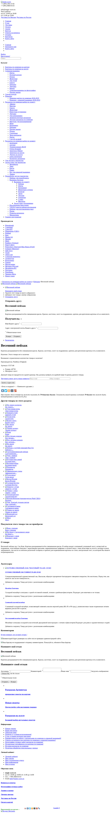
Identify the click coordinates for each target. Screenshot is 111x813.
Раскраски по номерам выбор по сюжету (20, 102)
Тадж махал (9, 477)
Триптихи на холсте (17, 153)
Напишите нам (10, 47)
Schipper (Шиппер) (12, 249)
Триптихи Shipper (16, 151)
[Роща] (8, 432)
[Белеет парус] (10, 420)
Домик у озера (10, 493)
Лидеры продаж (7, 794)
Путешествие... (10, 461)
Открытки (22, 197)
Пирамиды (9, 469)
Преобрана (9, 272)
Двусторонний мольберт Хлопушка (16, 618)
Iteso (6, 235)
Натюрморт (14, 125)
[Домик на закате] (12, 510)
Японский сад (10, 516)
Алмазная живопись (12, 256)
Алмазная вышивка (12, 71)
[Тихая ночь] (10, 417)
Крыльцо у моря (11, 538)
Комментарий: (37, 671)
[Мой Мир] (12, 390)
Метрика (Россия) (11, 266)
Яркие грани (10, 276)
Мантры (13, 106)
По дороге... (9, 407)
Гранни (8, 262)
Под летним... (10, 442)
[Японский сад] (11, 514)
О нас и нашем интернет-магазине (18, 736)
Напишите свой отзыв (13, 291)
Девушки (13, 86)
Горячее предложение (13, 217)
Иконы (12, 88)
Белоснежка (9, 260)
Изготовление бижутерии (19, 205)
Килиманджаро (11, 465)
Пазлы (12, 211)
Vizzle (7, 253)
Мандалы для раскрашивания (20, 121)
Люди (20, 194)
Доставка (8, 25)
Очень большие (15, 149)
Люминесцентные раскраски (20, 118)
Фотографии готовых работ (12, 787)
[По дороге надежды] (13, 405)
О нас (7, 23)
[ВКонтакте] (2, 390)
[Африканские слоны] (13, 471)
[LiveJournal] (39, 808)
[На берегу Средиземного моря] (17, 532)
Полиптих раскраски (17, 158)
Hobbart (8, 233)
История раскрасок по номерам (16, 746)
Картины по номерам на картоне (17, 67)
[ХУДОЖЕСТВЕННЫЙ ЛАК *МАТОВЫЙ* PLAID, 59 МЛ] (28, 568)
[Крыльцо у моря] (12, 536)
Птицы (12, 77)
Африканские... (11, 473)
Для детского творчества (14, 160)
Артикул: (4, 365)
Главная (8, 21)
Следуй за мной (15, 139)
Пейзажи (13, 84)
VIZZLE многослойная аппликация (23, 207)
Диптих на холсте (16, 155)
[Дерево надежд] (11, 428)
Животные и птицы (25, 190)
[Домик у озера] (11, 491)
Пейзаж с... (9, 450)
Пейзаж (21, 184)
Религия (21, 192)
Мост (7, 520)
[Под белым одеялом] (13, 436)
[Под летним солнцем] (14, 440)
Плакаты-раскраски (17, 213)
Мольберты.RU (11, 268)
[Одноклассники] (9, 390)
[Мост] (8, 518)
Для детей (13, 81)
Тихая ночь (9, 419)
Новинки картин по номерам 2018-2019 (24, 98)
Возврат (8, 336)
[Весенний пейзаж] (12, 287)
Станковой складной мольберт (15, 602)
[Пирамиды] (10, 467)
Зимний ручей (10, 415)
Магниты (21, 201)
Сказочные (14, 133)
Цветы (12, 73)
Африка (12, 104)
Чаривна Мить (10, 274)
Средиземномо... (11, 454)
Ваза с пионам (10, 530)
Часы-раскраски (15, 135)
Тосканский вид (11, 496)
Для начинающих (16, 116)
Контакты (8, 37)
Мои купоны (10, 764)
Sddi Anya (8, 251)
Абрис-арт (9, 255)
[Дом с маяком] (11, 456)
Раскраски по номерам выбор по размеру (20, 141)
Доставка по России (23, 17)
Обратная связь (10, 732)
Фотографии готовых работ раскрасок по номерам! (24, 742)
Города (12, 83)
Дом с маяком (10, 457)
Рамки (12, 170)
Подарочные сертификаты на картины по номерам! (24, 744)
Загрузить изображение (100, 671)
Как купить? (5, 56)
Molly (7, 241)
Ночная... (8, 500)
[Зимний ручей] (11, 413)
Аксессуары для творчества (15, 162)
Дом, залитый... (11, 504)
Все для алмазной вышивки (20, 172)
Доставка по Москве (8, 17)
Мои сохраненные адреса (14, 760)
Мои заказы (9, 758)
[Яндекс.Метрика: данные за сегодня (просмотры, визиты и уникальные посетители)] (8, 811)
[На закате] (9, 424)
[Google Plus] (15, 390)
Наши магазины (11, 730)
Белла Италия (10, 481)
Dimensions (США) (12, 231)
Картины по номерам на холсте (16, 69)
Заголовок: (5, 671)
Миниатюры (14, 215)
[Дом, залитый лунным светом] (17, 502)
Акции (7, 29)
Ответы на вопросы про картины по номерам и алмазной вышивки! (30, 740)
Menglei (8, 239)
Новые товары (10, 728)
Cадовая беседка (11, 485)
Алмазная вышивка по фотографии (23, 90)
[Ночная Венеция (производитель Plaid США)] (22, 498)
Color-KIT (9, 229)
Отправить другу (11, 297)
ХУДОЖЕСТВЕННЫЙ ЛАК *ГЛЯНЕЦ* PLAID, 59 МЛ (23, 572)
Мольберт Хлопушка (12, 588)
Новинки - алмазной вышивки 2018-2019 (25, 100)
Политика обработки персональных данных (21, 748)
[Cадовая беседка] (12, 483)
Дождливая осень (11, 411)
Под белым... (10, 438)
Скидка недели (10, 94)
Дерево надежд (10, 430)
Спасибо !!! (56, 808)
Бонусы (8, 31)
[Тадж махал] (10, 475)
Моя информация (11, 762)
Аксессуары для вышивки (23, 203)
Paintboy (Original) (11, 243)
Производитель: (7, 362)
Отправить (17, 336)
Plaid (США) (9, 245)
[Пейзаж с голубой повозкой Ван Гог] (19, 448)
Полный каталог (16, 75)
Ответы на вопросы (12, 33)
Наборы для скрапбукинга (19, 178)
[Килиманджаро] (11, 463)
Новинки (8, 96)
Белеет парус (10, 422)
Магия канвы (10, 264)
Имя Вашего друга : (13, 324)
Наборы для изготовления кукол (21, 209)
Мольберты (14, 164)
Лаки (11, 166)
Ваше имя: (65, 671)
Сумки (20, 199)
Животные (13, 79)
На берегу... (9, 534)
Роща (7, 434)
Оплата (8, 27)
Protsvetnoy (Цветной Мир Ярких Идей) (20, 247)
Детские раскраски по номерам (21, 120)
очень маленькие (16, 157)
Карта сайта (9, 38)
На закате (8, 426)
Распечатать (9, 340)
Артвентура (9, 258)
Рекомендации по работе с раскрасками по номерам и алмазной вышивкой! (33, 738)
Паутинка (8, 270)
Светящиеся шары (12, 508)
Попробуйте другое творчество (16, 176)
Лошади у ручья (11, 489)
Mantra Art (9, 237)
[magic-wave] (6, 2)
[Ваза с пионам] (11, 528)
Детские (21, 195)
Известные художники (18, 112)
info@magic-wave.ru (17, 779)
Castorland (9, 227)
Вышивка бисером (16, 180)
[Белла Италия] (11, 479)
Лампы (12, 174)
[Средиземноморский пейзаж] (16, 452)
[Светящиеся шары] (12, 506)
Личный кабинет (11, 756)
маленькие (13, 143)
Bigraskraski (9, 225)
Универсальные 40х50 (18, 147)
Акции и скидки (7, 790)
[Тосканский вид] (12, 494)
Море (12, 123)
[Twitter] (5, 390)
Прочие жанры (15, 92)
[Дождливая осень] (12, 409)
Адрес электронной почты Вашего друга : (21, 328)
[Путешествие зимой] (13, 459)
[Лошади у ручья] (12, 487)
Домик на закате (11, 512)
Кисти (12, 168)
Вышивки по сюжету (22, 182)
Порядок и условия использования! (18, 734)
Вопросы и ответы (8, 783)
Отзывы (8, 35)
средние (13, 145)
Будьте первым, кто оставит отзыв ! (14, 635)
